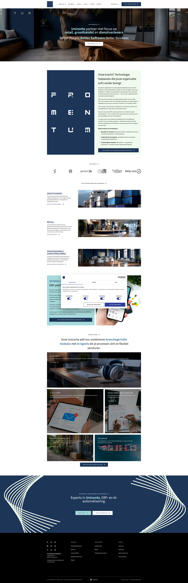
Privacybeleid (125, 579)
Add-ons (73, 549)
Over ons (121, 546)
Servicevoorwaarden (135, 579)
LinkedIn (95, 579)
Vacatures (121, 549)
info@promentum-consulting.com (55, 560)
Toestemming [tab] (71, 282)
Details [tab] (94, 282)
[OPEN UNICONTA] (74, 4)
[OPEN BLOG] (87, 4)
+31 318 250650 (50, 562)
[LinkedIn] (91, 579)
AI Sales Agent (55, 393)
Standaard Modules (76, 546)
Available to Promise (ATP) (60, 438)
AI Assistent (54, 356)
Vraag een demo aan (76, 557)
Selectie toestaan (94, 304)
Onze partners (122, 557)
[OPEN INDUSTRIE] (65, 4)
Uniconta (73, 542)
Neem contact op (123, 553)
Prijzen (73, 560)
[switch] (86, 298)
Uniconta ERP (74, 553)
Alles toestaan (115, 304)
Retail (50, 222)
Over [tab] (116, 282)
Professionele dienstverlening (56, 252)
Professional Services (100, 553)
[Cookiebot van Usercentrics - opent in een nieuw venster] (119, 277)
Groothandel (55, 193)
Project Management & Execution (120, 393)
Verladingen (102, 438)
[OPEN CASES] (81, 4)
